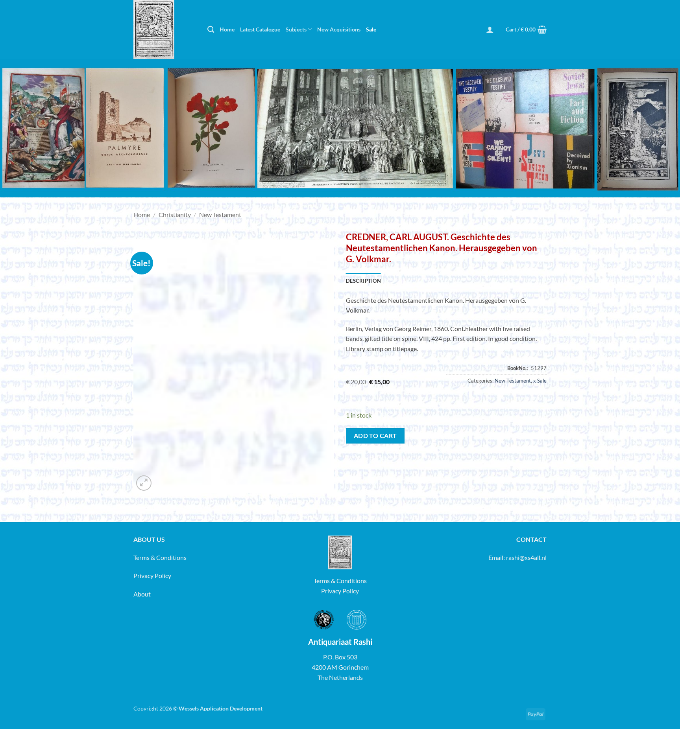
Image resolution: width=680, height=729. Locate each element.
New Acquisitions (338, 29)
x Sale (540, 380)
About (142, 594)
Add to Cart (375, 435)
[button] (490, 29)
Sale (371, 29)
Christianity (175, 214)
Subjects (296, 29)
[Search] (210, 30)
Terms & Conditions (160, 557)
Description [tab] (363, 281)
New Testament (220, 214)
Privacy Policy (152, 575)
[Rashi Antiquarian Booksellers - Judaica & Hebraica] (164, 29)
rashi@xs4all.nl (526, 557)
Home (227, 29)
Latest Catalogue (260, 29)
